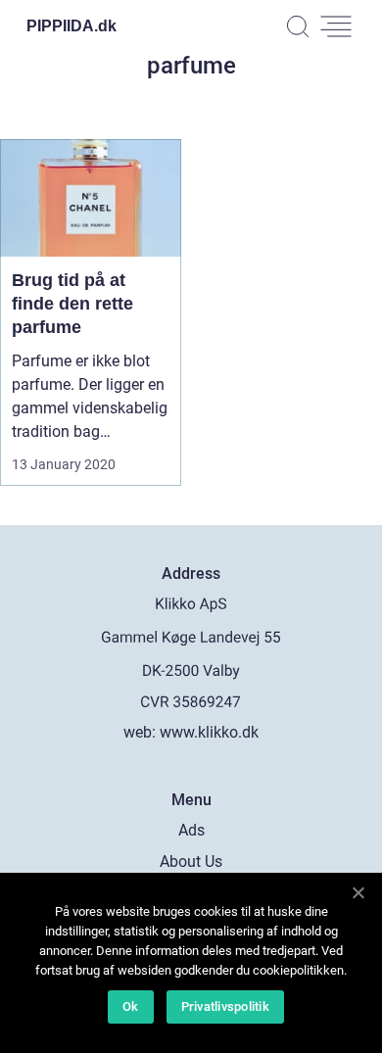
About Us (191, 861)
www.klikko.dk (209, 732)
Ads (191, 830)
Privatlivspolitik (225, 1006)
